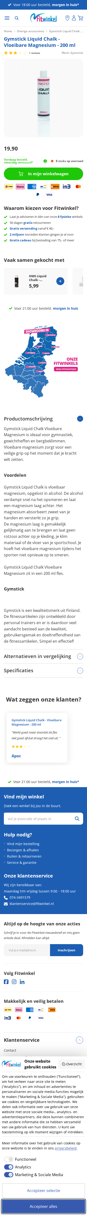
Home (8, 31)
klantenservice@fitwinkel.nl (32, 903)
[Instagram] (14, 981)
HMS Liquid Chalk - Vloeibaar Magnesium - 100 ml (39, 278)
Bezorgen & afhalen (23, 850)
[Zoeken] (17, 18)
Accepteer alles (43, 1206)
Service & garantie (21, 862)
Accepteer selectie (43, 1190)
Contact (10, 1050)
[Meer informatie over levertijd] (45, 161)
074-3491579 (20, 897)
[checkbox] (19, 1159)
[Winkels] (67, 18)
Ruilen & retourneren (24, 856)
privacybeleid (66, 1148)
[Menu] (7, 18)
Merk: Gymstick (72, 52)
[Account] (74, 18)
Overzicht (74, 1064)
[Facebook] (6, 981)
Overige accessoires (30, 31)
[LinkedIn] (22, 981)
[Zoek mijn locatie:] (62, 18)
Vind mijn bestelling (23, 843)
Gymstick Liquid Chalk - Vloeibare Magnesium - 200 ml (36, 722)
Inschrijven (66, 950)
